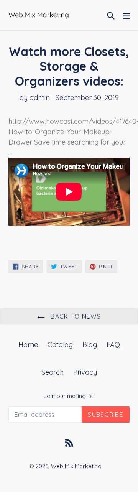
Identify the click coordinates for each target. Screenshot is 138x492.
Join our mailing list (69, 396)
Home (28, 344)
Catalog (60, 344)
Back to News (75, 316)
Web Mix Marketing (76, 466)
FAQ (113, 344)
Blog (89, 344)
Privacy (85, 372)
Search (52, 372)
